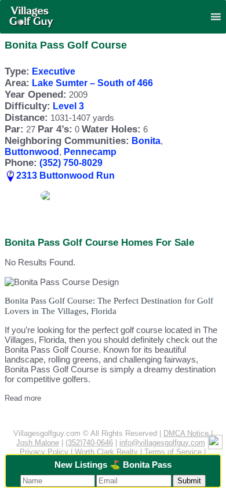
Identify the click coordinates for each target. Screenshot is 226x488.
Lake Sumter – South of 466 (92, 83)
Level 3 (68, 106)
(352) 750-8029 (71, 163)
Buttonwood (32, 152)
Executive (53, 71)
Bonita (146, 141)
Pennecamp (90, 152)
